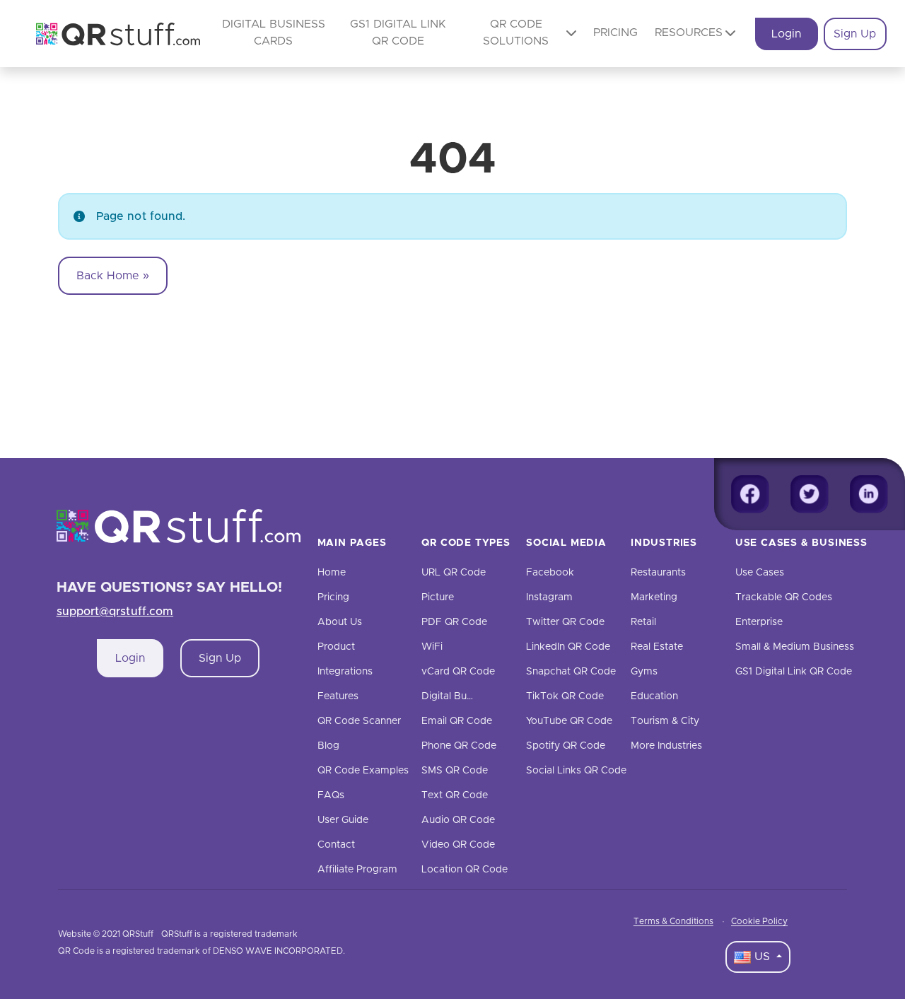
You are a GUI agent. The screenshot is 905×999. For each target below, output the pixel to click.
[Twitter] (809, 494)
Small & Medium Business (794, 647)
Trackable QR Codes (783, 597)
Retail (643, 622)
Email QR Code (456, 721)
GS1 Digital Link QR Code (793, 672)
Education (654, 696)
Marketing (654, 597)
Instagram (549, 597)
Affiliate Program (357, 870)
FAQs (330, 795)
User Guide (342, 820)
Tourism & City (665, 721)
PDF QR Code (454, 622)
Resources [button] (689, 32)
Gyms (644, 672)
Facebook (550, 573)
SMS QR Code (454, 771)
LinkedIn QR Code (568, 647)
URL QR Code (453, 573)
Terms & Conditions (673, 921)
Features (337, 696)
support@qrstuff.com (115, 611)
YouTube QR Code (569, 721)
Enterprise (759, 622)
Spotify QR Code (565, 746)
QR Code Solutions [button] (516, 32)
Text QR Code (454, 795)
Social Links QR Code (576, 771)
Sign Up (855, 34)
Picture (437, 597)
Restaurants (658, 573)
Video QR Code (458, 845)
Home (331, 573)
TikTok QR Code (565, 696)
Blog (328, 746)
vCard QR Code (458, 672)
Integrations (345, 672)
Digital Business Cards (473, 696)
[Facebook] (750, 494)
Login (786, 34)
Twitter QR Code (565, 622)
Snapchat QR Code (571, 672)
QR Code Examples (363, 771)
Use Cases (759, 573)
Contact (336, 845)
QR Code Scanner (359, 721)
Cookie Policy (759, 921)
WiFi (432, 647)
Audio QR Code (458, 820)
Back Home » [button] (112, 275)
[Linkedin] (869, 494)
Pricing (615, 32)
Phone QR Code (458, 746)
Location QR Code (464, 870)
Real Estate (657, 647)
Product (336, 647)
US (762, 956)
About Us (339, 622)
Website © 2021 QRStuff (105, 934)
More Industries (666, 746)
